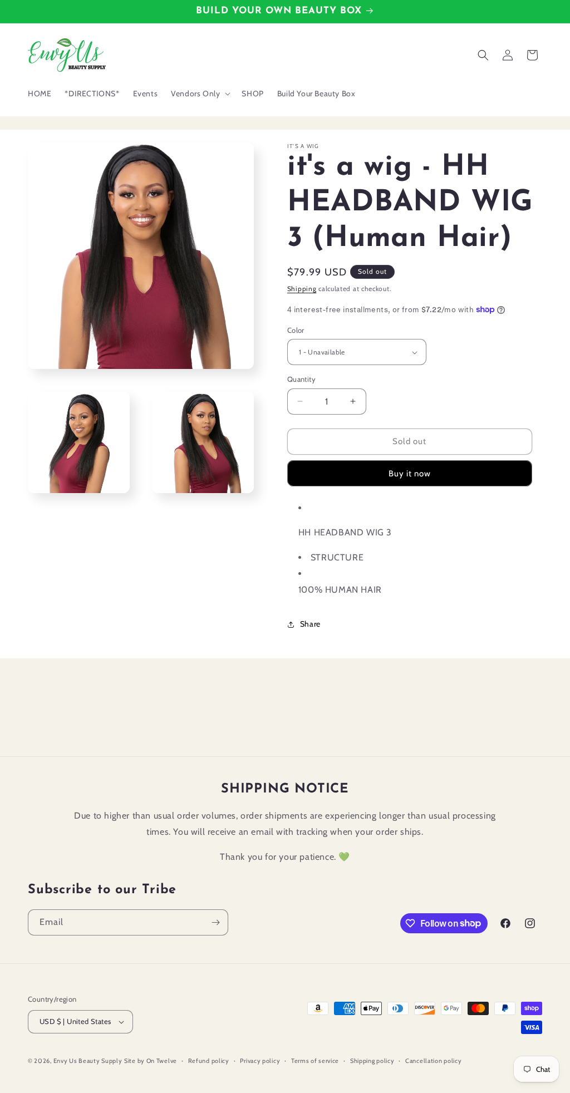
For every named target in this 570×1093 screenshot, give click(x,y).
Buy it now (410, 474)
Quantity (301, 379)
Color (295, 330)
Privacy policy (260, 1061)
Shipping (302, 288)
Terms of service (315, 1061)
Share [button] (310, 624)
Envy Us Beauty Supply (87, 1061)
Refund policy (208, 1061)
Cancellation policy (433, 1061)
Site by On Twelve (150, 1061)
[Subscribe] (215, 922)
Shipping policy (372, 1061)
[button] (199, 93)
